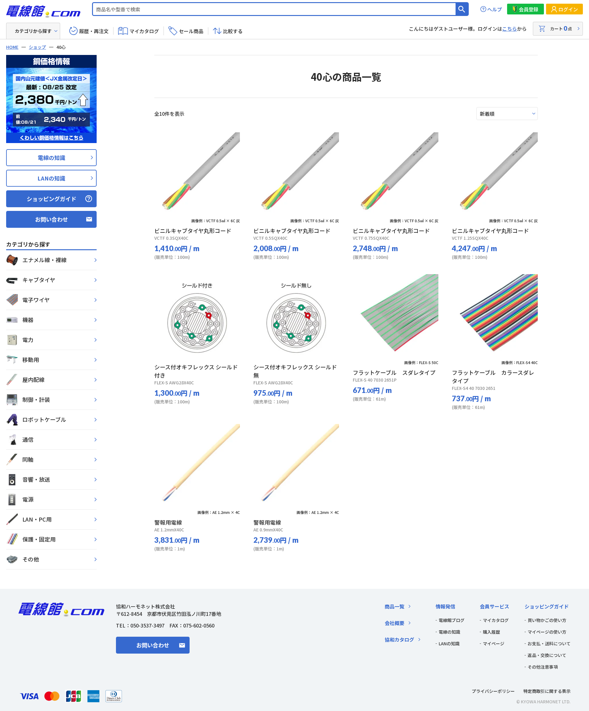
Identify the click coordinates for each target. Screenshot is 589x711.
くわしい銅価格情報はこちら (51, 137)
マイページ (493, 643)
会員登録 (528, 9)
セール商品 (191, 31)
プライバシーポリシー (493, 691)
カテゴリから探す (33, 31)
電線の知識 (51, 157)
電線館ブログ (451, 620)
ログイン (568, 9)
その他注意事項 (543, 667)
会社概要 (394, 623)
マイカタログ (144, 31)
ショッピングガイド (51, 199)
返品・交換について (547, 655)
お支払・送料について (549, 643)
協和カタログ (399, 639)
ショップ (37, 47)
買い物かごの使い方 (547, 620)
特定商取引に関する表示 (547, 691)
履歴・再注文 (94, 31)
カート (561, 28)
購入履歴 (491, 632)
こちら (509, 28)
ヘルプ (494, 9)
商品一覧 (394, 606)
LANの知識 (51, 178)
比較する (233, 31)
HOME (12, 47)
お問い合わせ (51, 219)
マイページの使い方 (547, 632)
